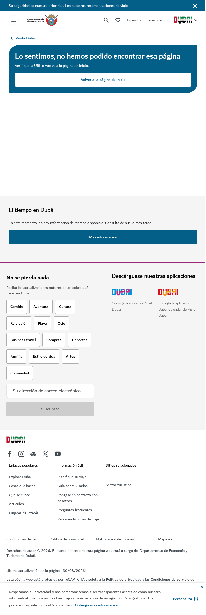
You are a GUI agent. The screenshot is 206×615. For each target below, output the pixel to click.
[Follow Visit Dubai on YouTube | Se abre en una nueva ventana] (58, 454)
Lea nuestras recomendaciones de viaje (96, 5)
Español (132, 20)
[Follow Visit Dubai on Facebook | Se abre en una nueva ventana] (9, 454)
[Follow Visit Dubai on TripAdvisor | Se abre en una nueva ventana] (33, 454)
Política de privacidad (123, 579)
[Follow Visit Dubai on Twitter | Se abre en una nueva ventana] (45, 454)
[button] (185, 599)
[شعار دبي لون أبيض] (21, 440)
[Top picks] (117, 20)
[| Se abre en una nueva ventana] (21, 454)
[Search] (106, 20)
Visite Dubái (26, 38)
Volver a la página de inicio (103, 79)
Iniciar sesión (155, 20)
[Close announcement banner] (195, 6)
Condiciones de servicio (170, 579)
